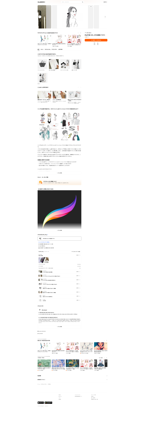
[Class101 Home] (41, 2)
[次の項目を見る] (80, 87)
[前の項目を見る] (78, 87)
